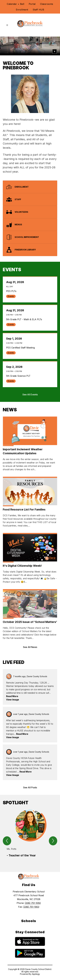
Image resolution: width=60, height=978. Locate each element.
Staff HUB (38, 9)
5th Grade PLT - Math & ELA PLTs (25, 319)
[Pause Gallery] (54, 51)
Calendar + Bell (15, 4)
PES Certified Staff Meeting (21, 347)
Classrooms (46, 4)
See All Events (30, 394)
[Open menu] (7, 25)
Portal (32, 4)
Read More (12, 696)
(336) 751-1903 (31, 906)
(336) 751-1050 (33, 903)
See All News (30, 647)
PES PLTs (12, 291)
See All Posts (30, 787)
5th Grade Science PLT (19, 375)
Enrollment (22, 9)
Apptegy (36, 974)
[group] (30, 835)
